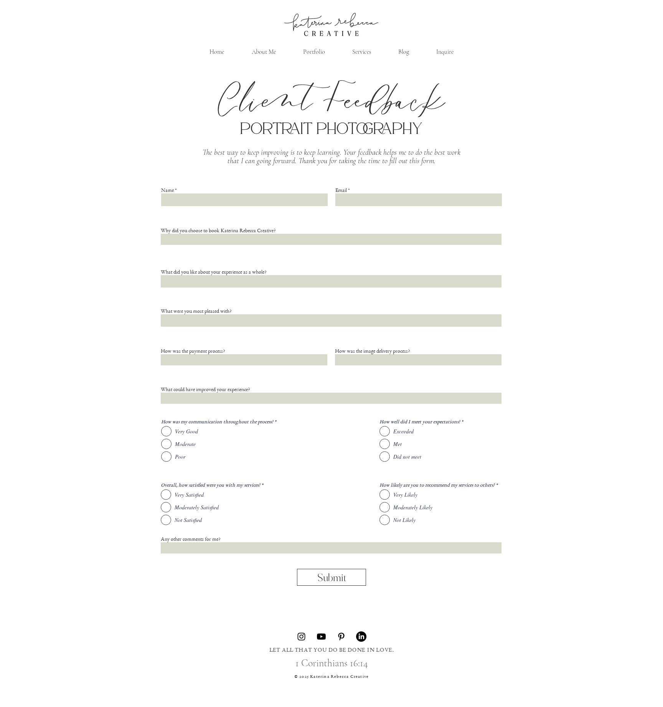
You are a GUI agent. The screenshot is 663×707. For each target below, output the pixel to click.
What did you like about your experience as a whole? (213, 272)
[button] (361, 52)
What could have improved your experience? (205, 390)
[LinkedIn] (361, 636)
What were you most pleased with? (196, 311)
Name (167, 190)
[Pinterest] (341, 636)
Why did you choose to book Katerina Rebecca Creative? (218, 231)
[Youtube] (321, 636)
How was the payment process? (193, 351)
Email (341, 190)
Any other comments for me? (190, 539)
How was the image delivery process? (372, 351)
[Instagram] (301, 636)
